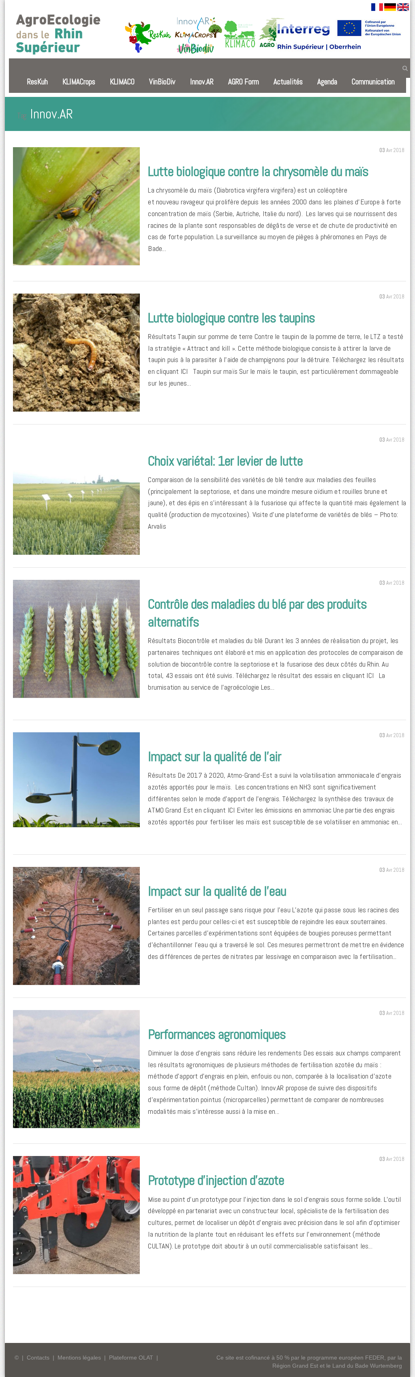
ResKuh (37, 82)
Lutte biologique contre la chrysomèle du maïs (258, 171)
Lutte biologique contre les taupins (231, 317)
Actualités (288, 82)
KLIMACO (122, 82)
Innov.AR (202, 82)
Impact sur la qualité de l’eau (217, 891)
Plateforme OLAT (131, 1357)
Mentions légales (79, 1357)
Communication (373, 82)
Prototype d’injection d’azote (216, 1180)
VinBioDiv (162, 82)
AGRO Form (243, 82)
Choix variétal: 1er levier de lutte (225, 461)
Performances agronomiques (217, 1034)
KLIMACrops (78, 82)
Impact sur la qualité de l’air (214, 756)
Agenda (327, 82)
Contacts (38, 1357)
